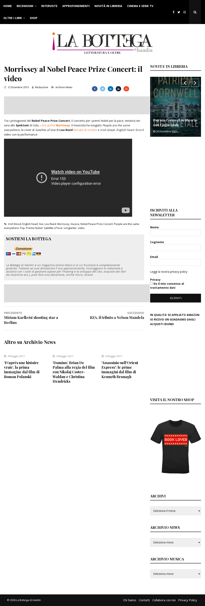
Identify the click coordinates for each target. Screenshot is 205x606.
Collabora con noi (164, 600)
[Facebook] (173, 12)
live (41, 224)
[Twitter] (179, 12)
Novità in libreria (108, 6)
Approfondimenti (76, 6)
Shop (33, 18)
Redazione (41, 87)
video (81, 228)
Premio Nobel (34, 228)
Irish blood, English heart (23, 224)
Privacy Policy (187, 600)
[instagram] (185, 12)
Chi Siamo (129, 600)
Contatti (144, 600)
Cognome (157, 242)
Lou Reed (50, 224)
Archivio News (63, 87)
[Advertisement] (77, 105)
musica (75, 224)
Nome (155, 227)
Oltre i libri (12, 18)
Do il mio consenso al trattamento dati (167, 286)
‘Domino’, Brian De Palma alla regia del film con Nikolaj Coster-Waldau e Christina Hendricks (74, 372)
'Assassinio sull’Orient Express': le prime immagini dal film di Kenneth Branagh (119, 369)
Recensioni (25, 6)
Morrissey (63, 224)
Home (7, 6)
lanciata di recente (85, 130)
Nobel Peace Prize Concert (96, 224)
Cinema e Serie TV (140, 6)
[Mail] (126, 88)
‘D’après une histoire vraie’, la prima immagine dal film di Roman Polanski (21, 369)
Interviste (49, 6)
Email (154, 257)
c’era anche (55, 125)
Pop (22, 228)
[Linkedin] (110, 88)
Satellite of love (53, 228)
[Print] (118, 88)
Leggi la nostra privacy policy (168, 272)
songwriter (70, 228)
